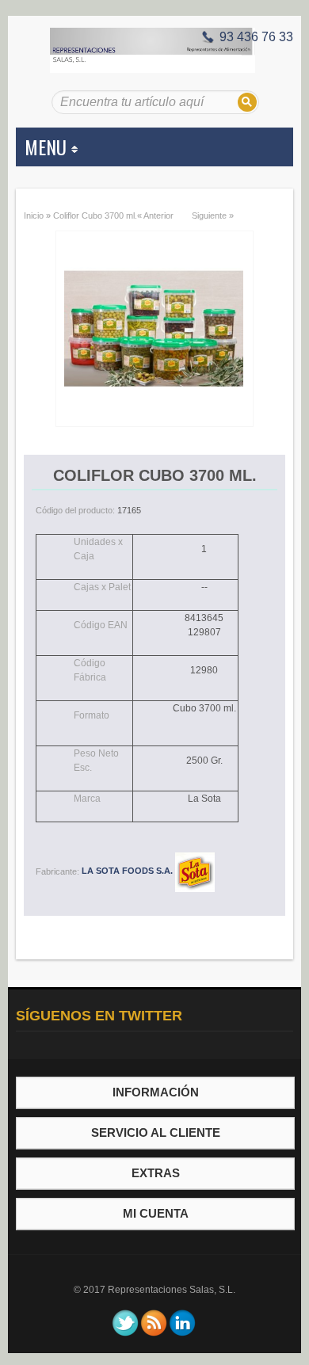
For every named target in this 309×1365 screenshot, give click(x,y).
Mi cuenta (156, 1213)
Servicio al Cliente (155, 1132)
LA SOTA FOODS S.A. (128, 870)
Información (156, 1092)
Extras (156, 1173)
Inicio (34, 215)
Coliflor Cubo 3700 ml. (95, 215)
